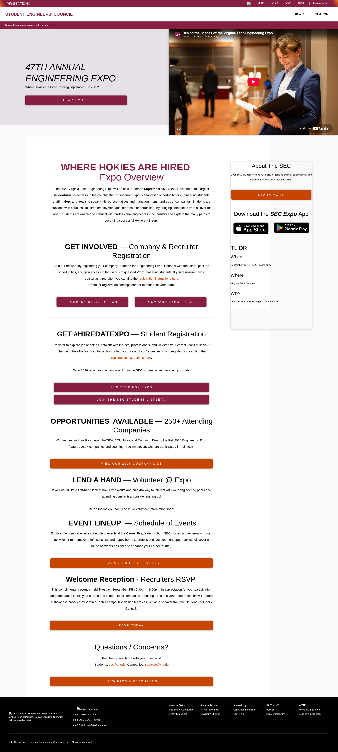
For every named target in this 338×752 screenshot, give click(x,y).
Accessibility (239, 705)
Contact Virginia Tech (91, 725)
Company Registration (92, 301)
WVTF (302, 705)
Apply (261, 3)
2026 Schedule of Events (131, 563)
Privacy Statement (177, 714)
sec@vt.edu (117, 664)
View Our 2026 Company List (131, 463)
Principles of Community (180, 709)
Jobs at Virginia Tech (310, 714)
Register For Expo (131, 387)
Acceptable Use (209, 705)
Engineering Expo (47, 25)
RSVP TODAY (131, 625)
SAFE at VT (272, 705)
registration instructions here (158, 278)
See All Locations (88, 719)
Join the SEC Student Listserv (131, 399)
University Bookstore (309, 709)
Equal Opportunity (275, 714)
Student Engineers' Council (21, 25)
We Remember (211, 709)
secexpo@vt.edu (157, 664)
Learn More (76, 100)
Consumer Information (244, 709)
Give (288, 3)
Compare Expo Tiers (170, 301)
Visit (275, 3)
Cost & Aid (238, 714)
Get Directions (85, 714)
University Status (176, 705)
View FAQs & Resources (132, 681)
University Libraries (210, 714)
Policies (270, 709)
